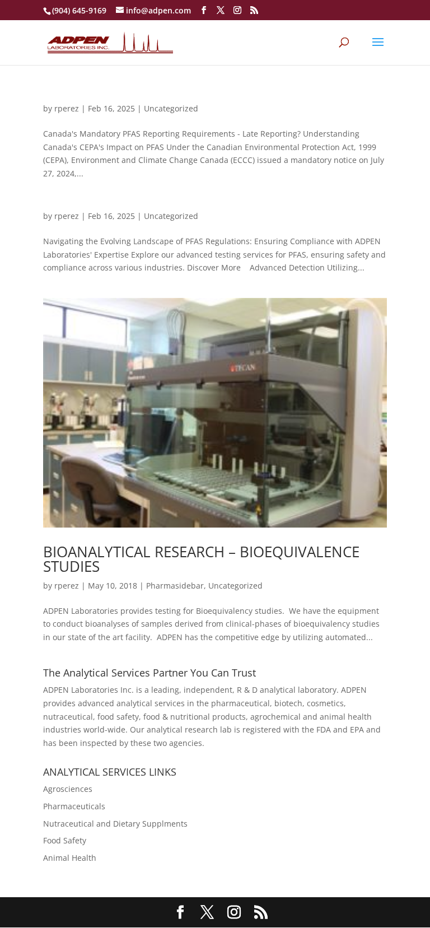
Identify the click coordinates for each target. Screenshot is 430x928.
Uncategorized (171, 108)
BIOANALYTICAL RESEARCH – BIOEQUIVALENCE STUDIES (201, 559)
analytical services (150, 703)
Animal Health (69, 857)
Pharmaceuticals (74, 806)
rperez (66, 108)
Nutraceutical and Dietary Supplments (115, 823)
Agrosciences (67, 789)
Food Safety (64, 840)
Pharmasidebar (175, 585)
